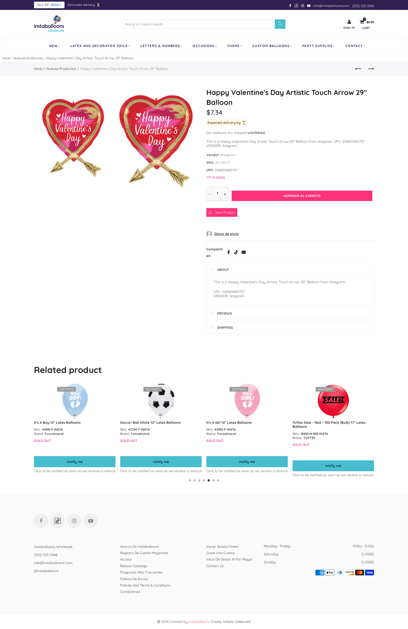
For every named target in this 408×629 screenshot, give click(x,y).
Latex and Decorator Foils (99, 46)
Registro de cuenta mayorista (144, 553)
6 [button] (213, 480)
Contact (354, 46)
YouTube (91, 521)
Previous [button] (35, 432)
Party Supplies (317, 46)
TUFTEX (309, 438)
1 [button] (190, 480)
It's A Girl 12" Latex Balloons (229, 422)
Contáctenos (130, 591)
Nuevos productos (28, 58)
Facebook (228, 252)
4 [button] (204, 480)
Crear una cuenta (220, 553)
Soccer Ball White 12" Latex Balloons (150, 422)
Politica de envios (134, 579)
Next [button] (373, 432)
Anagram (228, 155)
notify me (75, 461)
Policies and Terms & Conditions (145, 585)
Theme (233, 46)
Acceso (126, 559)
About (223, 269)
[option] (75, 428)
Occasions (203, 46)
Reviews (224, 313)
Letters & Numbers (160, 46)
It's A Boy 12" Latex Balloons (57, 422)
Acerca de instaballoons (139, 546)
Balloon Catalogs (133, 566)
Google (296, 5)
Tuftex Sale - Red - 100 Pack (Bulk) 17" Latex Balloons (329, 424)
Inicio (6, 58)
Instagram (74, 521)
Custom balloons (270, 46)
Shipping (225, 327)
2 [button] (194, 480)
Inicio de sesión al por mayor (229, 559)
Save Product (224, 212)
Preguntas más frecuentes (141, 572)
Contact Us (215, 566)
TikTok (236, 252)
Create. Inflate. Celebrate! (219, 621)
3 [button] (199, 480)
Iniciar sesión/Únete (222, 546)
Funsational (54, 434)
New (53, 46)
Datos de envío (226, 233)
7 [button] (218, 480)
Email (244, 252)
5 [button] (209, 480)
